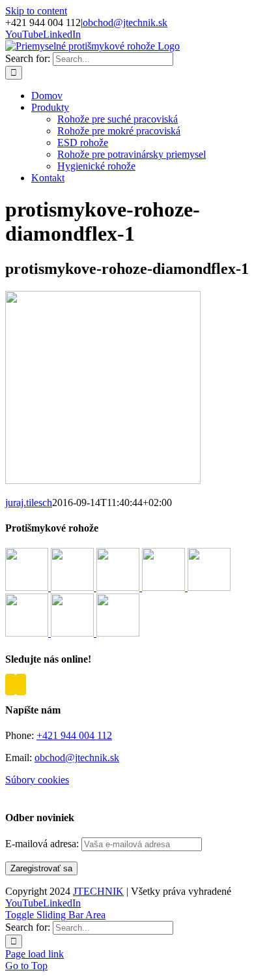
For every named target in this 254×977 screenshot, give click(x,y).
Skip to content (36, 10)
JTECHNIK (98, 891)
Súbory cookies (37, 779)
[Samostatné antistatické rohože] (117, 633)
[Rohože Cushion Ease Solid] (73, 587)
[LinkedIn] (21, 684)
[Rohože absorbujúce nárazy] (209, 587)
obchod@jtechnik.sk (125, 22)
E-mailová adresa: (43, 843)
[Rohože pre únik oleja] (28, 633)
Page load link (34, 953)
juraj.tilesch (28, 502)
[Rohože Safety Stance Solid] (165, 587)
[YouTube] (10, 684)
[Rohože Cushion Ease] (28, 587)
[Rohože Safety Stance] (119, 587)
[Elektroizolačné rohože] (73, 633)
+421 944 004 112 (74, 735)
